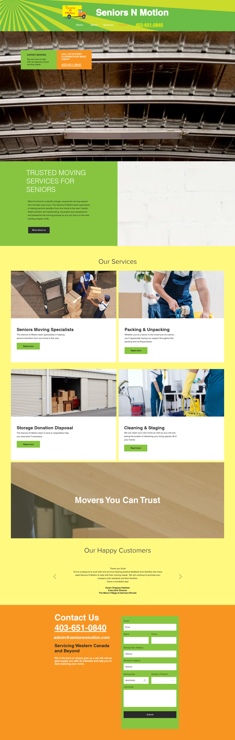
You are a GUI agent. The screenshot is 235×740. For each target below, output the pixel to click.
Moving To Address (132, 661)
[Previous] (55, 576)
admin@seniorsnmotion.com (82, 637)
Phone (154, 634)
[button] (108, 24)
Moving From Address (133, 648)
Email (126, 621)
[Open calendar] (145, 680)
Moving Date (129, 674)
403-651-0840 (80, 627)
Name (126, 634)
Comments (129, 687)
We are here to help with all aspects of (36, 60)
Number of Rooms (159, 674)
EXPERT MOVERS (36, 55)
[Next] (180, 576)
